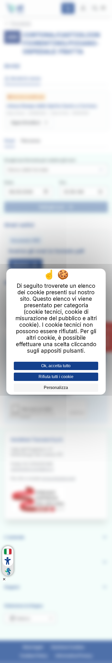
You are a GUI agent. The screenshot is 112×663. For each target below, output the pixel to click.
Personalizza (56, 387)
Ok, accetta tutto (56, 366)
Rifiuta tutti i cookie (56, 376)
